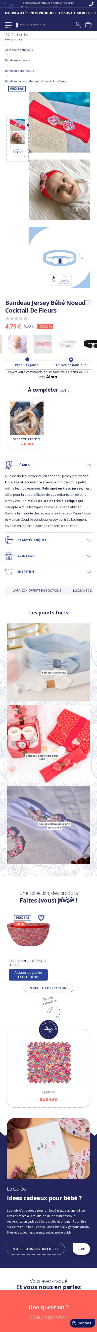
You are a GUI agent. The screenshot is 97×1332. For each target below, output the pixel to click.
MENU (8, 27)
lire (81, 1249)
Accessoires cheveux (19, 50)
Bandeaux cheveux (18, 60)
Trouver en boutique (70, 365)
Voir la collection (48, 988)
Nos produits (13, 39)
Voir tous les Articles (36, 1249)
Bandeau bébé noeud (19, 71)
